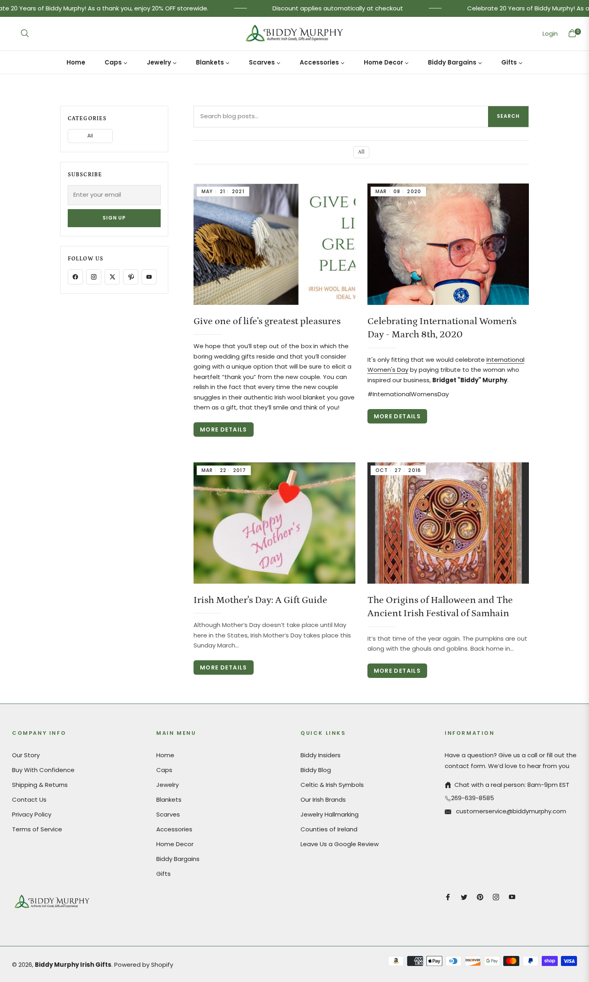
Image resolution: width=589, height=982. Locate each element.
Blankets (169, 799)
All (361, 152)
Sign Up (114, 217)
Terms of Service (37, 829)
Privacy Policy (31, 814)
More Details (223, 429)
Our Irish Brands (323, 799)
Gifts (163, 873)
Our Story (26, 755)
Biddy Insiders (321, 755)
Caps (164, 770)
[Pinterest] (130, 276)
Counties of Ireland (329, 829)
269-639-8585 (472, 798)
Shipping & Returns (40, 784)
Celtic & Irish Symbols (332, 784)
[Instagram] (93, 276)
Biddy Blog (316, 770)
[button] (24, 33)
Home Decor (175, 844)
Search (508, 116)
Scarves (168, 814)
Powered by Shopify (143, 964)
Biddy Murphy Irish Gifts (73, 964)
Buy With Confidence (43, 770)
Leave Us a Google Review (340, 844)
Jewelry (167, 784)
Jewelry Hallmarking (330, 814)
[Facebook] (75, 276)
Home (165, 755)
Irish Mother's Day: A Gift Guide (260, 600)
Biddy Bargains (178, 859)
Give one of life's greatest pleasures (267, 321)
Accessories (174, 829)
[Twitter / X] (112, 276)
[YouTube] (149, 276)
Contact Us (29, 799)
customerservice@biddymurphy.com (510, 811)
